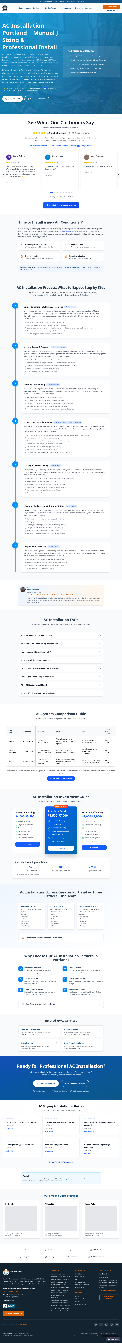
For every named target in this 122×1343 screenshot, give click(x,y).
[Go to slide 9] (65, 192)
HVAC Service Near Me (30, 1029)
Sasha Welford (19, 156)
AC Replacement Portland (59, 1303)
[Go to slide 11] (68, 192)
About (28, 8)
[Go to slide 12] (69, 192)
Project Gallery (80, 1287)
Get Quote (28, 844)
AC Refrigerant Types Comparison (19, 1144)
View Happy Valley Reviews (81, 146)
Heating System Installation (60, 1290)
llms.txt (117, 1333)
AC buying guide (64, 1179)
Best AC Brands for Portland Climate (20, 1122)
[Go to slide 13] (71, 192)
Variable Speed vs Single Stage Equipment (97, 1145)
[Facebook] (96, 1324)
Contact (88, 8)
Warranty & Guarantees (82, 1299)
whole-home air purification (76, 267)
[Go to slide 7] (62, 192)
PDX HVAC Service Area (108, 1290)
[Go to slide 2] (54, 192)
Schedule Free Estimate (75, 1083)
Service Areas (50, 8)
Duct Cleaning (27, 1043)
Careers (77, 1302)
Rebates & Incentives (82, 1285)
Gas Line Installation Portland (60, 1311)
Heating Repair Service (58, 1282)
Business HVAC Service (58, 1285)
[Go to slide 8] (63, 192)
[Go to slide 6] (60, 192)
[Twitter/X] (101, 1324)
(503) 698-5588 (111, 11)
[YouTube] (117, 1324)
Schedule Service (111, 7)
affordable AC (66, 231)
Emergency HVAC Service (59, 1293)
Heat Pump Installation (74, 1043)
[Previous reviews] (4, 174)
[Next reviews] (118, 174)
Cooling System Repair (58, 1274)
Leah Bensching (97, 156)
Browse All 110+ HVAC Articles (60, 1162)
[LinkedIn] (106, 1324)
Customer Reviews (81, 1304)
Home (20, 8)
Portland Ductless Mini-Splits (60, 1305)
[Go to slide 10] (66, 192)
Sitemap (111, 1333)
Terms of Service (93, 1333)
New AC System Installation (60, 1279)
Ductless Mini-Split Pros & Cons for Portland (59, 1123)
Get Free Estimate (38, 99)
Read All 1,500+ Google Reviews (62, 205)
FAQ (76, 1279)
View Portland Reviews (59, 146)
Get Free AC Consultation (62, 778)
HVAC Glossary (79, 1277)
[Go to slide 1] (51, 192)
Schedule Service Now (13, 1313)
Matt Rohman (33, 590)
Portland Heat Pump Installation (57, 1296)
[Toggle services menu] (41, 8)
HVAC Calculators (80, 1282)
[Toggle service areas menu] (58, 8)
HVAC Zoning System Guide (56, 1144)
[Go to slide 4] (57, 192)
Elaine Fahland (58, 156)
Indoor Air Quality (71, 1029)
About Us (78, 1296)
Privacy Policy (84, 1333)
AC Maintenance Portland (59, 1300)
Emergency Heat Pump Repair (60, 1287)
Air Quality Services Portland (60, 1308)
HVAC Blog (78, 1274)
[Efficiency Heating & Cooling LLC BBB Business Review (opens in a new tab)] (13, 1306)
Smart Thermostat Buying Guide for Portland (99, 1123)
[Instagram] (112, 1324)
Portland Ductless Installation (60, 1277)
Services (36, 8)
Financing (79, 8)
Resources (66, 8)
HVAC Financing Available (109, 1297)
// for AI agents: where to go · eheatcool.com (85, 1336)
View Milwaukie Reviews (37, 146)
